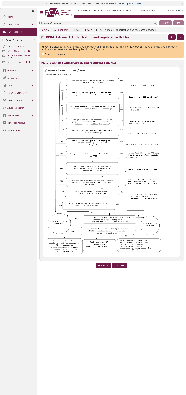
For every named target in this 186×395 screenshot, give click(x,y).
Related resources (55, 54)
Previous (105, 265)
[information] (34, 40)
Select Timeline (14, 40)
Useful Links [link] (98, 11)
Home (44, 29)
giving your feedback (132, 4)
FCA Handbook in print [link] (144, 11)
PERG (75, 29)
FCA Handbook (59, 29)
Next (118, 265)
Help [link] (128, 11)
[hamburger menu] (41, 12)
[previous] (172, 37)
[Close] (182, 4)
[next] (180, 37)
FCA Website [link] (84, 11)
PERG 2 (88, 29)
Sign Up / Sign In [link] (174, 11)
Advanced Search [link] (115, 11)
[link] (58, 12)
